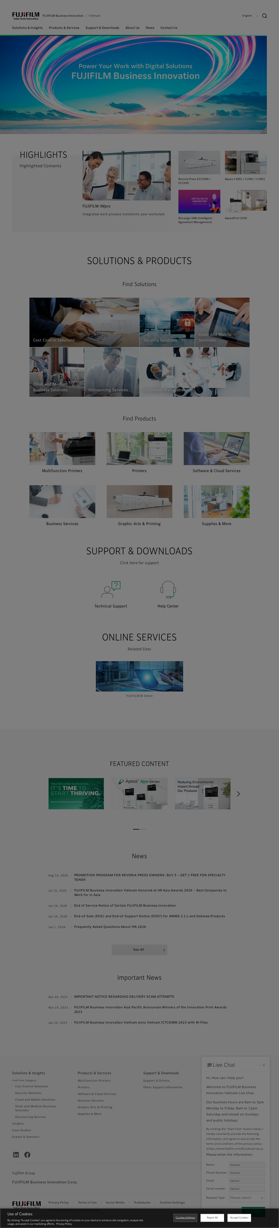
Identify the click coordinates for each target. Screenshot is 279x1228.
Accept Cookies (239, 1218)
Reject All (212, 1218)
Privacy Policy (64, 1224)
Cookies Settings (185, 1218)
